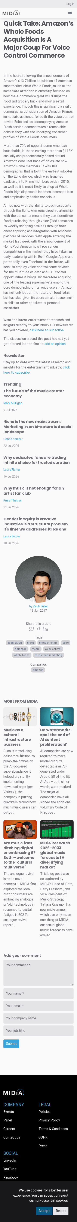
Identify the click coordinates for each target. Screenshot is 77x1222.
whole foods (22, 655)
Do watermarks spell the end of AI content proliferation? (55, 737)
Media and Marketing (48, 655)
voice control (53, 649)
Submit (11, 1044)
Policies (44, 1112)
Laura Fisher (11, 469)
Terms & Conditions (53, 1129)
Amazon (38, 669)
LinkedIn (9, 1160)
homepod (21, 649)
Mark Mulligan (12, 403)
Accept (44, 1211)
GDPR (42, 1137)
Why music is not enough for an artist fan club (33, 490)
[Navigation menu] (70, 12)
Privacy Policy (49, 1120)
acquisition (14, 642)
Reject (61, 1211)
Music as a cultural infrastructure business (17, 737)
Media (36, 649)
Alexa (30, 642)
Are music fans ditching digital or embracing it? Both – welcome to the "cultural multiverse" (19, 855)
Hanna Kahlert (13, 439)
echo (66, 642)
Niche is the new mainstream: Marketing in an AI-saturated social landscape (37, 426)
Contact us (11, 1137)
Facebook (10, 1177)
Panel (7, 1120)
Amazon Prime (48, 642)
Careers (9, 1129)
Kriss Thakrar (12, 500)
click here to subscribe (47, 330)
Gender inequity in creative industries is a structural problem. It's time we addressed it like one (36, 524)
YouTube (9, 1169)
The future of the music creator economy (33, 393)
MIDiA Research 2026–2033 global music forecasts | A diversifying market (55, 855)
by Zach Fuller (38, 606)
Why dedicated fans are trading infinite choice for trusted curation (36, 460)
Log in (70, 4)
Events (8, 1112)
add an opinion (55, 344)
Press (42, 1146)
